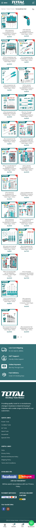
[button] (31, 523)
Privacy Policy (5, 453)
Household (4, 434)
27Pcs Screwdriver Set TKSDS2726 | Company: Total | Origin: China (9, 113)
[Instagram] (8, 509)
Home (3, 9)
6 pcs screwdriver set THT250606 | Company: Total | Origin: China (9, 300)
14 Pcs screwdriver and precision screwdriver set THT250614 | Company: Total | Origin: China (9, 59)
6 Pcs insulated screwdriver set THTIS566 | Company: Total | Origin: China (26, 274)
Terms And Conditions (8, 463)
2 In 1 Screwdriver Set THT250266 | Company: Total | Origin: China (26, 59)
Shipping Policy (6, 460)
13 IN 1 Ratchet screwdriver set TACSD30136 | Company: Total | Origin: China (27, 32)
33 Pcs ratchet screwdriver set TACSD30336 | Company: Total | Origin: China (26, 168)
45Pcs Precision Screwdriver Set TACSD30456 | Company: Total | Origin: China (9, 222)
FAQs (3, 450)
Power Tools (5, 422)
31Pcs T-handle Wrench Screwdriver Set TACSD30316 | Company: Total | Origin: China (9, 168)
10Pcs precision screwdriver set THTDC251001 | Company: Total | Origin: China (9, 32)
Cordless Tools (6, 425)
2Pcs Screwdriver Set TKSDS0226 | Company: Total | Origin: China (9, 140)
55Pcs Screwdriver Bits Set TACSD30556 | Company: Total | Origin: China (9, 274)
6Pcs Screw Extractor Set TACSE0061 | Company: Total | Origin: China (9, 328)
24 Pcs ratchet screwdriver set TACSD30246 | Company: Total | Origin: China (26, 87)
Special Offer (5, 438)
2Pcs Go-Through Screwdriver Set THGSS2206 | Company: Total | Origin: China (26, 114)
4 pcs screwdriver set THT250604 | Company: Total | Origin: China (26, 194)
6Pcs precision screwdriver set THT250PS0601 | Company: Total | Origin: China (26, 301)
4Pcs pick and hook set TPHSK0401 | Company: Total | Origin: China (9, 248)
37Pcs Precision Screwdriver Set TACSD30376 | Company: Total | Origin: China (9, 195)
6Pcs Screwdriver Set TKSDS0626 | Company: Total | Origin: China (26, 328)
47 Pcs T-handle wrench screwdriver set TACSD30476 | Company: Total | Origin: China (26, 222)
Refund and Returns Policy (9, 457)
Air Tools (4, 428)
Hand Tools (10, 9)
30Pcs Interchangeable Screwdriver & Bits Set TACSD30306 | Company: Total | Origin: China (26, 141)
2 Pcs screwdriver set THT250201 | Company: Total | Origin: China (9, 86)
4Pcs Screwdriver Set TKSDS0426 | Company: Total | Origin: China (26, 248)
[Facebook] (3, 509)
